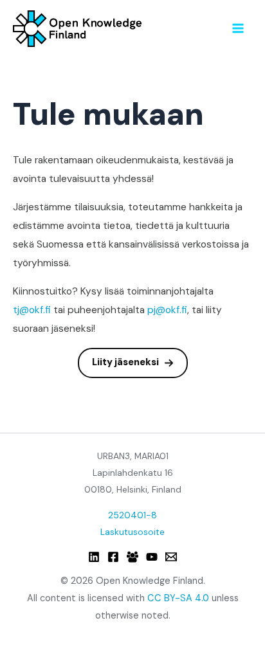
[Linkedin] (94, 557)
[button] (133, 363)
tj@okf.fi (32, 309)
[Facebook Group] (132, 557)
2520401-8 (132, 515)
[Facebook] (113, 557)
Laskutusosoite (132, 532)
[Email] (171, 557)
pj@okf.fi (167, 309)
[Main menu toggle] (238, 28)
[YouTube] (152, 557)
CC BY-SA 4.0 (178, 598)
